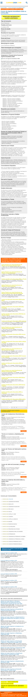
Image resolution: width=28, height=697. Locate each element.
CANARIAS (7, 516)
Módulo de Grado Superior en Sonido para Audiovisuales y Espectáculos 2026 (11, 654)
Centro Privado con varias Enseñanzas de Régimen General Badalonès (12, 272)
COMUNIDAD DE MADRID (10, 501)
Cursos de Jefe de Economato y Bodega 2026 (13, 465)
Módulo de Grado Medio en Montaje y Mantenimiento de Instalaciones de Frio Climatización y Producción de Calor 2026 (11, 602)
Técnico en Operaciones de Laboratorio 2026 (12, 686)
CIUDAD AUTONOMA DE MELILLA (12, 544)
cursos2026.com (8, 692)
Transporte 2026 (4, 681)
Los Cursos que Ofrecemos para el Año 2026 (11, 694)
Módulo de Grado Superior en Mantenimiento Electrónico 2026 (12, 662)
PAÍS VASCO (7, 509)
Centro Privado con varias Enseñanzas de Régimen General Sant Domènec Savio (12, 265)
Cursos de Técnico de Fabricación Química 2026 (13, 449)
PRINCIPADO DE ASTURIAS (11, 529)
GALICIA (7, 511)
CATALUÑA (7, 499)
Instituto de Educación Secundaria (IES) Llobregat (14, 321)
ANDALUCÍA (7, 504)
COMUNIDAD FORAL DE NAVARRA (12, 531)
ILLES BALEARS (8, 526)
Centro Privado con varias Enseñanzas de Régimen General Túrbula (12, 349)
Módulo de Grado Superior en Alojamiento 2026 (13, 647)
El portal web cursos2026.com (8, 695)
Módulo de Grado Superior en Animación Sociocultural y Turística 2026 (11, 669)
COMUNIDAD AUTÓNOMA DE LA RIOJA (13, 539)
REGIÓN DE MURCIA (9, 524)
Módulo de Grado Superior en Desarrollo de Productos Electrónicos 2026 (12, 610)
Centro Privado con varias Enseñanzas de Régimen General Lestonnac (12, 285)
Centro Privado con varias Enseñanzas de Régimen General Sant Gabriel (12, 371)
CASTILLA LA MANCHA (10, 519)
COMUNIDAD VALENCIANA (11, 506)
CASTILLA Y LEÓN (9, 514)
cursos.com (13, 3)
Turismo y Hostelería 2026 (13, 681)
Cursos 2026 (4, 7)
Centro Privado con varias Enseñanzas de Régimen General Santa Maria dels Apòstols (12, 293)
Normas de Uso (4, 693)
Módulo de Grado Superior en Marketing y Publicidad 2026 (11, 633)
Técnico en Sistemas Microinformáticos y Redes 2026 (13, 480)
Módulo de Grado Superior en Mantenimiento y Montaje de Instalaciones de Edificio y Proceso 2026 (12, 618)
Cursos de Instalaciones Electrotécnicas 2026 (12, 414)
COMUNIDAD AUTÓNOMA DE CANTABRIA (13, 536)
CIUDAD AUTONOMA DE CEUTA (11, 541)
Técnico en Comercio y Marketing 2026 (12, 434)
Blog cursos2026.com (21, 695)
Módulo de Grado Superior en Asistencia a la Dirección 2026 (12, 627)
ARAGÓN (7, 521)
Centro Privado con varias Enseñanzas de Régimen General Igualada (12, 328)
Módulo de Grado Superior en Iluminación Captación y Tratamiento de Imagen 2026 (11, 641)
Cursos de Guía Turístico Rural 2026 (7, 683)
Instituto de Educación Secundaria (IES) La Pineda (14, 279)
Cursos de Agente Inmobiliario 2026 (16, 7)
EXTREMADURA (8, 534)
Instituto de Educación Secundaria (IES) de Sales (14, 399)
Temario (23, 431)
